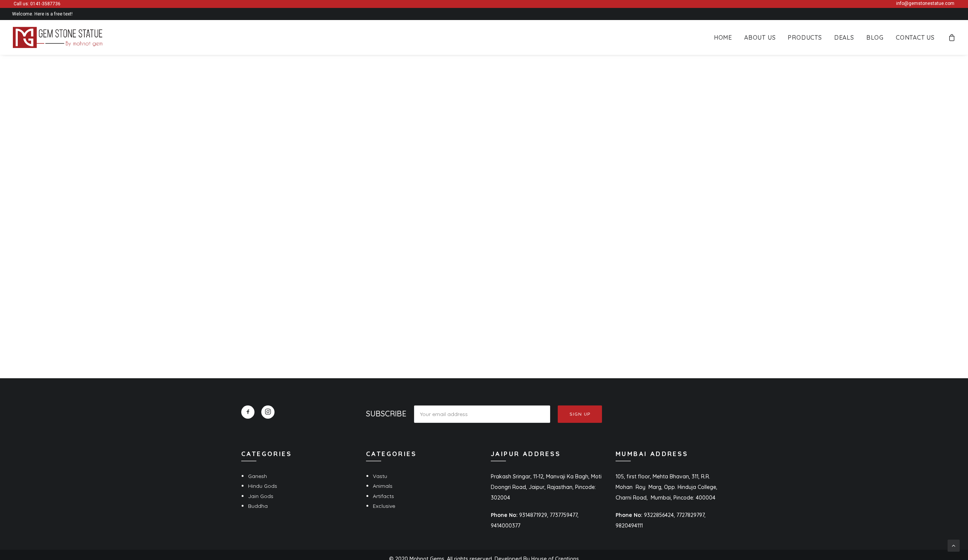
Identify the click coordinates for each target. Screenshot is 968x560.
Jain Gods (260, 496)
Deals (844, 37)
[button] (247, 412)
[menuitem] (723, 37)
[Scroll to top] (954, 545)
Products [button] (805, 37)
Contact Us (915, 37)
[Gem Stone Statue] (57, 37)
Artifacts (383, 496)
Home (723, 37)
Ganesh (257, 476)
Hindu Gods (262, 486)
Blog (875, 37)
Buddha (258, 506)
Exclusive (384, 506)
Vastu (380, 476)
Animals (382, 486)
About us (760, 37)
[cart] (952, 37)
